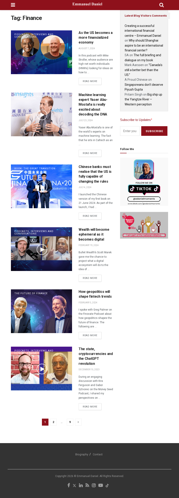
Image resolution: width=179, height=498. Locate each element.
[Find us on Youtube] (100, 485)
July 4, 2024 (85, 187)
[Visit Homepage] (87, 5)
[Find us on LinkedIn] (81, 485)
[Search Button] (161, 5)
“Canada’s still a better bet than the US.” (143, 70)
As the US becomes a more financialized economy (96, 38)
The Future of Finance (31, 293)
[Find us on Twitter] (74, 485)
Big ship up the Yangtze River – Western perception (143, 99)
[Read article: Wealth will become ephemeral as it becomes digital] (41, 249)
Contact (98, 454)
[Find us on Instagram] (94, 485)
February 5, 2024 (88, 302)
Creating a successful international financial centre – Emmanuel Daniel (143, 30)
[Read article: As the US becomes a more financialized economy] (41, 52)
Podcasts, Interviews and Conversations (33, 35)
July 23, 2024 (86, 120)
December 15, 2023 (89, 369)
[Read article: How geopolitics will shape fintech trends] (41, 311)
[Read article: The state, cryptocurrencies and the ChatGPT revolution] (41, 368)
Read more (92, 80)
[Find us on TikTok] (107, 485)
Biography (81, 454)
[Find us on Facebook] (68, 485)
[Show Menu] (13, 5)
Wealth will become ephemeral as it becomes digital (94, 234)
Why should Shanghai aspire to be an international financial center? (144, 45)
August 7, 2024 (87, 48)
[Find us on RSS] (87, 485)
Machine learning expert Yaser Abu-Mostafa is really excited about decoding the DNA (93, 105)
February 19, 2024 (89, 245)
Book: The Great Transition (34, 168)
